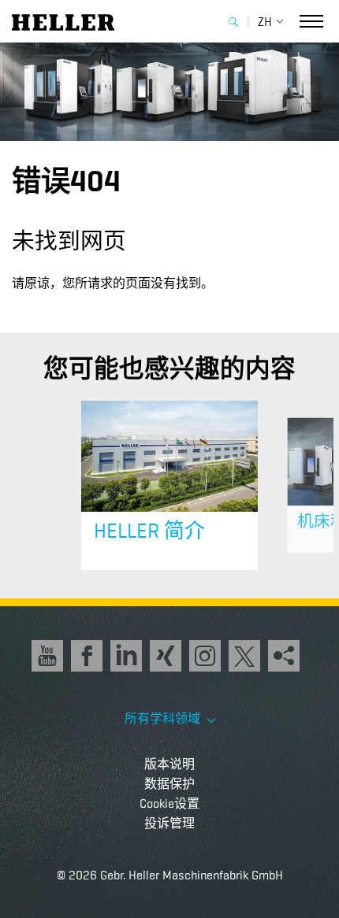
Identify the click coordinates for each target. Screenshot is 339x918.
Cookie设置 (169, 803)
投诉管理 (169, 823)
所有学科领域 (164, 719)
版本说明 (169, 764)
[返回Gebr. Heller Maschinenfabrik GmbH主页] (63, 20)
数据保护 (169, 783)
